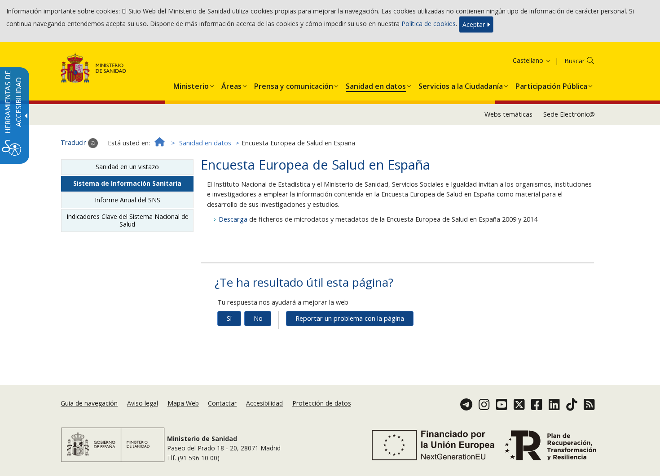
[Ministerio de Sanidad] (94, 69)
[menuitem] (191, 84)
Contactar (222, 403)
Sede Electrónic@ (569, 114)
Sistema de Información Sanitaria (127, 183)
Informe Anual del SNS (127, 200)
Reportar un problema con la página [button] (349, 318)
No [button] (258, 318)
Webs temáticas (508, 114)
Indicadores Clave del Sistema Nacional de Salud (127, 220)
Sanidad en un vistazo (127, 166)
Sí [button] (229, 318)
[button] (520, 60)
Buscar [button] (574, 61)
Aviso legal (142, 403)
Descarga (234, 219)
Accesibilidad (264, 403)
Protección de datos (321, 403)
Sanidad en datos (205, 143)
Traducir (74, 142)
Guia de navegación (89, 403)
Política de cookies (428, 23)
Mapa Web (183, 403)
